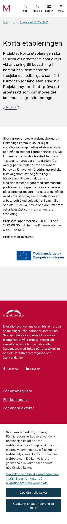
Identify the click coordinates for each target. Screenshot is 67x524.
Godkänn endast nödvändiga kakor (33, 506)
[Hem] (13, 314)
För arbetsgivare (17, 391)
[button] (25, 8)
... (14, 22)
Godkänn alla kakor (33, 492)
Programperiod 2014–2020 (34, 22)
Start (5, 22)
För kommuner (16, 399)
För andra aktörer (18, 408)
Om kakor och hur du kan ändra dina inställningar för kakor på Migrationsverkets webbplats (32, 478)
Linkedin (35, 368)
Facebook (13, 368)
